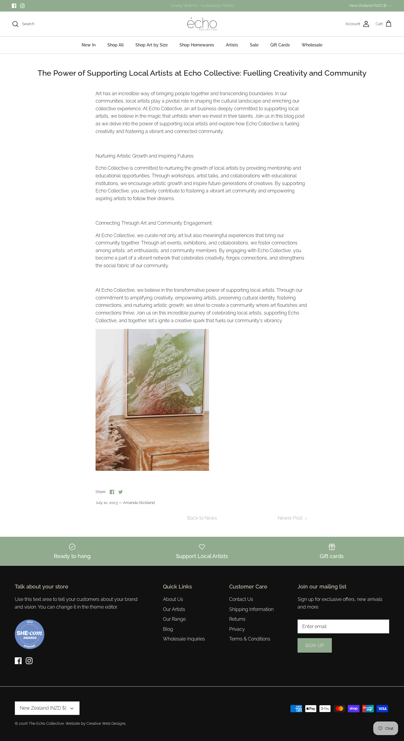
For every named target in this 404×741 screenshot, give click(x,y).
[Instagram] (206, 405)
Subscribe (202, 387)
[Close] (259, 316)
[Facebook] (197, 405)
